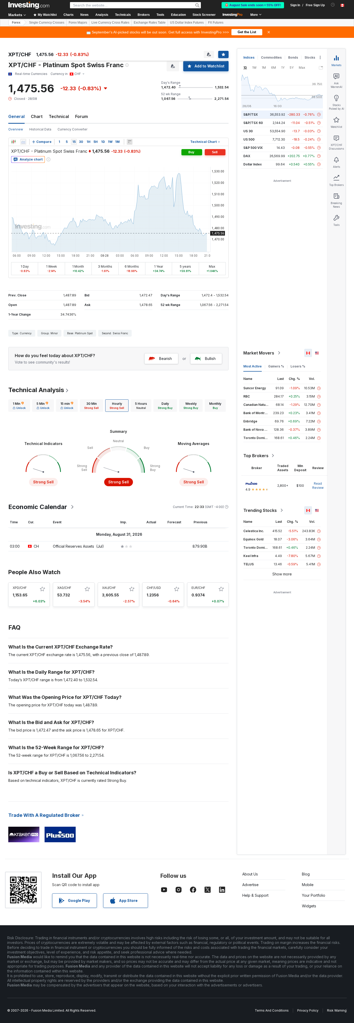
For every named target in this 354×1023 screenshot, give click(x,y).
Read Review (318, 486)
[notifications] (333, 4)
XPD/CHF (20, 588)
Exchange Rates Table (150, 22)
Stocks (310, 57)
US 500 (248, 139)
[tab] (19, 405)
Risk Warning (336, 1010)
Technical (59, 116)
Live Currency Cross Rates (110, 22)
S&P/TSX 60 (253, 123)
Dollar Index (252, 164)
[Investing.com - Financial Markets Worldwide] (28, 5)
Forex (16, 22)
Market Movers (258, 353)
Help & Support (255, 895)
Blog (306, 874)
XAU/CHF (109, 588)
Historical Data (40, 129)
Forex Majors (78, 22)
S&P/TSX (250, 114)
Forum (81, 116)
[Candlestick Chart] (13, 142)
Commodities (271, 57)
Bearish (165, 358)
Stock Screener (204, 15)
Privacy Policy (307, 1010)
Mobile (308, 884)
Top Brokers (255, 455)
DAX (246, 156)
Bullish (210, 358)
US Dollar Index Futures (187, 22)
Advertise (250, 884)
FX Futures (215, 22)
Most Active (252, 366)
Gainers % (276, 366)
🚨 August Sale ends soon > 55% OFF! (253, 5)
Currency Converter (72, 129)
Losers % (298, 366)
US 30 (248, 131)
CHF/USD (154, 588)
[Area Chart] (23, 142)
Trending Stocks (260, 510)
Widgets (309, 906)
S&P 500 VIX (253, 148)
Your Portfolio (313, 895)
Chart (37, 116)
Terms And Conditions (272, 1010)
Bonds (293, 57)
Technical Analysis (36, 390)
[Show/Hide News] (129, 142)
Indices (248, 57)
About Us (250, 874)
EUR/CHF (198, 588)
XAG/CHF (64, 588)
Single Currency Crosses (46, 22)
